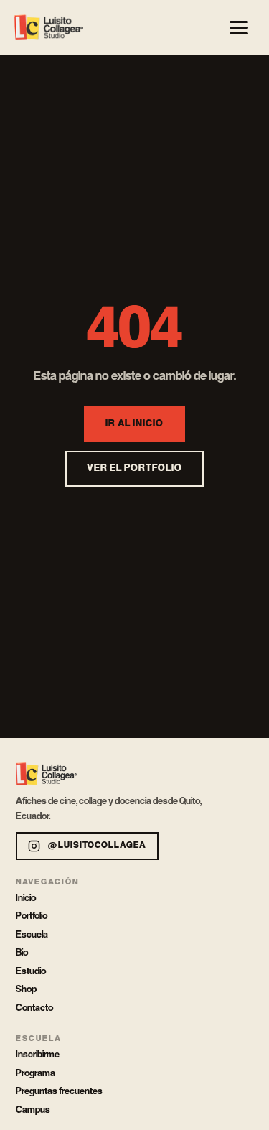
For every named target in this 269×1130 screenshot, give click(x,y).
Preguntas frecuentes (59, 1091)
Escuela (32, 935)
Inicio (26, 898)
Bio (22, 953)
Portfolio (31, 916)
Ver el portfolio (134, 468)
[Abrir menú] (239, 27)
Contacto (34, 1008)
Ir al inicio (134, 424)
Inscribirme (38, 1055)
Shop (26, 989)
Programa (35, 1073)
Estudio (31, 971)
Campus (33, 1110)
